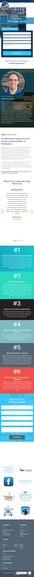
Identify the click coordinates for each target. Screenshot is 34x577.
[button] (12, 240)
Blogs (21, 536)
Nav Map (17, 574)
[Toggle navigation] (32, 1)
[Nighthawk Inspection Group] (4, 5)
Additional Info (24, 534)
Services (22, 530)
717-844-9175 (17, 21)
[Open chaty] (29, 573)
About (21, 532)
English (5, 568)
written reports (5, 157)
